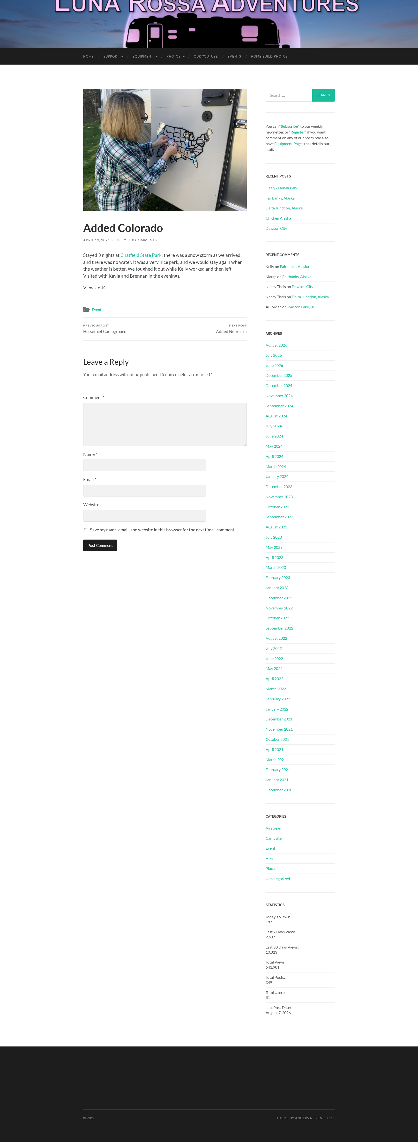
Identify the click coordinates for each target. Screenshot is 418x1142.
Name (90, 454)
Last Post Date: (279, 1007)
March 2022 (276, 688)
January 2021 (277, 779)
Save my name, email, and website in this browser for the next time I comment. (162, 529)
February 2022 (278, 699)
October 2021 (277, 739)
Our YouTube (206, 56)
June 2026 (274, 365)
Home (88, 56)
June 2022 (274, 658)
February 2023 (278, 577)
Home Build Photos (269, 56)
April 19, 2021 (96, 240)
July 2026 (274, 355)
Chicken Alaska (278, 218)
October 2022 (277, 617)
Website (91, 504)
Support (111, 56)
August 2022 (276, 638)
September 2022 (279, 628)
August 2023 (276, 527)
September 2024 (279, 405)
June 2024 (274, 436)
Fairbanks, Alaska (280, 198)
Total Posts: (276, 977)
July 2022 (274, 648)
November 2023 (279, 496)
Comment (93, 397)
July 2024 (274, 425)
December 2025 (279, 375)
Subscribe (289, 126)
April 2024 (274, 456)
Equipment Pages (288, 143)
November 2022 (279, 608)
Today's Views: (278, 916)
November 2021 (279, 729)
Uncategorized (278, 878)
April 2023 (274, 557)
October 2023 (277, 506)
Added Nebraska (231, 329)
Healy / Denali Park (282, 187)
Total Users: (276, 992)
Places (271, 868)
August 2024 (276, 416)
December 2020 (279, 789)
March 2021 (276, 759)
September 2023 (279, 516)
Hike (269, 858)
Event (96, 309)
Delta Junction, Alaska (284, 208)
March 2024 (276, 466)
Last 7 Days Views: (281, 931)
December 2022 (279, 597)
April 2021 (274, 749)
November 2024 (279, 395)
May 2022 (274, 668)
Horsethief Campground (105, 329)
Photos (173, 56)
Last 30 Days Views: (282, 947)
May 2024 (274, 446)
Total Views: (276, 962)
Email (89, 479)
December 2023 (279, 486)
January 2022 (277, 709)
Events (234, 56)
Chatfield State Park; (141, 255)
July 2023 (274, 537)
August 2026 (276, 345)
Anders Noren (308, 1118)
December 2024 (279, 385)
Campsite (274, 838)
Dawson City (276, 228)
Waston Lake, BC (301, 306)
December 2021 (279, 719)
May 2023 (274, 547)
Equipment (143, 56)
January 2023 (277, 587)
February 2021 (278, 769)
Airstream (274, 828)
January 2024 (277, 476)
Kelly (121, 240)
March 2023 (276, 567)
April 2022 (274, 678)
